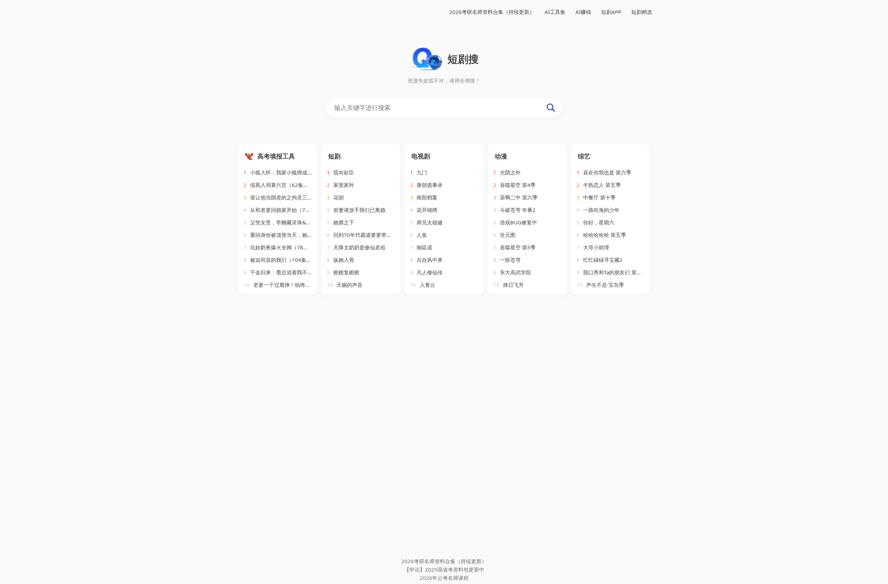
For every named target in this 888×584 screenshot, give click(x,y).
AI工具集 (555, 11)
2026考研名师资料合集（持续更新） (492, 11)
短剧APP (611, 11)
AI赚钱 (583, 11)
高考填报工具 (276, 156)
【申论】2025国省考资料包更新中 (444, 569)
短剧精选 (641, 11)
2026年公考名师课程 (444, 577)
